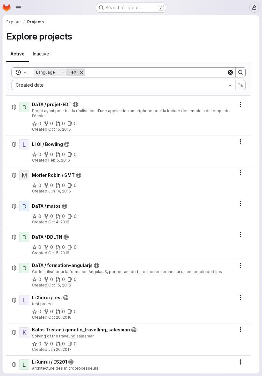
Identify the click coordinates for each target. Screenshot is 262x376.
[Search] (240, 72)
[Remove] (81, 72)
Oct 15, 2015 (59, 129)
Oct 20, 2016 (60, 317)
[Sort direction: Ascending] (240, 85)
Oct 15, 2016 (59, 285)
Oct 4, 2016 (58, 222)
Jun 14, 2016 (59, 191)
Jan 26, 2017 (60, 349)
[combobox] (123, 85)
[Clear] (230, 72)
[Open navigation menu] (18, 8)
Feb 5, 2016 (59, 160)
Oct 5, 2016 (58, 252)
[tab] (17, 54)
